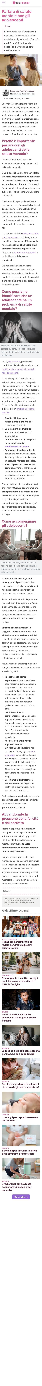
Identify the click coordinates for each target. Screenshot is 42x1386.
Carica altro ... (21, 1197)
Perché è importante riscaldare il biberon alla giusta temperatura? (20, 1086)
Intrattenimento (9, 939)
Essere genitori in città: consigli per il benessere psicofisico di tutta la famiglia (20, 981)
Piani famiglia (7, 976)
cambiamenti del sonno (17, 446)
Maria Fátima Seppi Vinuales (22, 94)
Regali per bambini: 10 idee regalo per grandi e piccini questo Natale (17, 944)
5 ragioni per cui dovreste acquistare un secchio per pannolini (17, 1187)
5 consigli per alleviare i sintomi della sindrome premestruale (19, 1152)
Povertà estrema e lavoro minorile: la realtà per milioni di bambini (19, 1017)
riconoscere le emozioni (25, 252)
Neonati (5, 1048)
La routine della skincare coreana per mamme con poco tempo (21, 1052)
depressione (14, 361)
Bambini (5, 1012)
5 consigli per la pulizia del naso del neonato (20, 1119)
